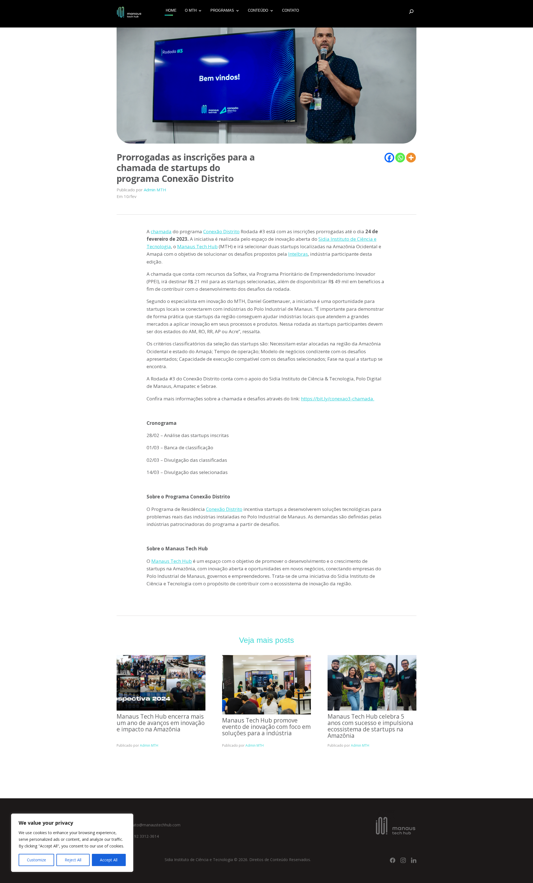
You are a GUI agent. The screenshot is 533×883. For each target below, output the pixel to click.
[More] (411, 157)
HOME (171, 10)
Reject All (73, 859)
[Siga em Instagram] (403, 860)
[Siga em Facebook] (392, 860)
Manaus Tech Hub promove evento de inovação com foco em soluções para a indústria (266, 726)
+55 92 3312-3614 (142, 836)
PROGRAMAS (222, 10)
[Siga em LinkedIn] (413, 860)
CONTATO (290, 10)
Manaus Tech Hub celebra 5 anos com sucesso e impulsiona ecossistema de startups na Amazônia (370, 726)
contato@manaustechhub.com (152, 824)
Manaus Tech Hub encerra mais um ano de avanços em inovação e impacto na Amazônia (161, 723)
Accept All (108, 859)
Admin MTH (155, 189)
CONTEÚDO (258, 10)
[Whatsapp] (400, 157)
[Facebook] (389, 157)
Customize (36, 859)
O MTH (191, 10)
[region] (72, 843)
